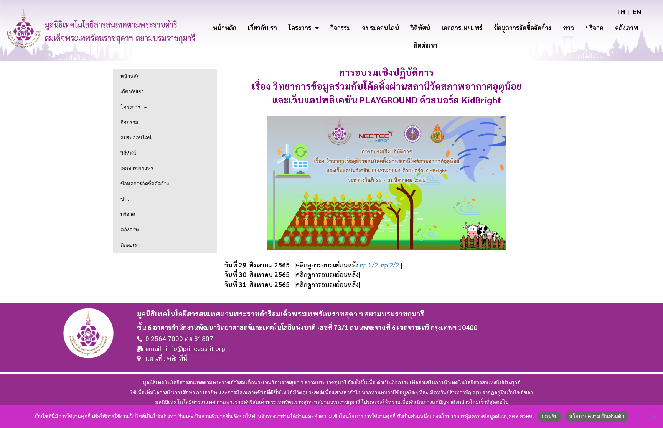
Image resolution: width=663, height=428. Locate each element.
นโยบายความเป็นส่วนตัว (596, 416)
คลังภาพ (626, 28)
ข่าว (568, 28)
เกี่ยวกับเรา (262, 28)
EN (637, 12)
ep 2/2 (390, 265)
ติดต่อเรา (425, 45)
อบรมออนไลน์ (380, 28)
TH (620, 12)
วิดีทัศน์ (420, 28)
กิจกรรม (340, 28)
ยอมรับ (549, 416)
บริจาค (594, 28)
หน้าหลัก (224, 28)
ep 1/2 (369, 265)
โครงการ (300, 28)
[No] (653, 416)
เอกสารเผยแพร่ (462, 28)
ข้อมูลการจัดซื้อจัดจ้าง (522, 28)
